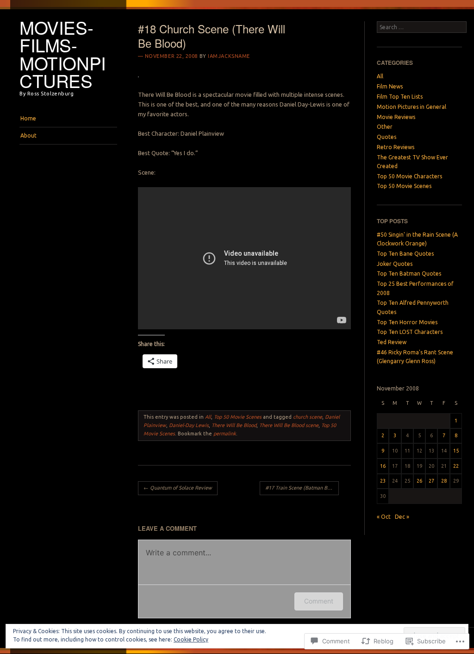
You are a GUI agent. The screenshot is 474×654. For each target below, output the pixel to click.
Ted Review (391, 342)
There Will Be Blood (234, 425)
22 (456, 466)
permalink (224, 433)
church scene (307, 417)
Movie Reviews (396, 117)
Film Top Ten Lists (400, 97)
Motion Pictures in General (411, 107)
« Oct (384, 517)
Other (385, 127)
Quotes (386, 137)
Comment (318, 601)
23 (383, 481)
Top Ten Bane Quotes (405, 254)
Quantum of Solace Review (177, 487)
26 (419, 481)
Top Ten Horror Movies (407, 322)
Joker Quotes (394, 264)
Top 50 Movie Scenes (238, 417)
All (208, 417)
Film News (390, 86)
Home (28, 118)
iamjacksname (229, 56)
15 (456, 450)
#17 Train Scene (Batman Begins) (302, 487)
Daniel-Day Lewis (189, 425)
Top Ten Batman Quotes (409, 273)
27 (431, 481)
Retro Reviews (395, 147)
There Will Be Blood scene (288, 425)
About (28, 135)
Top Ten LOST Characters (410, 332)
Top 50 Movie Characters (409, 176)
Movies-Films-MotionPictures (62, 54)
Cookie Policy (191, 639)
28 (444, 481)
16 (383, 466)
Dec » (402, 517)
